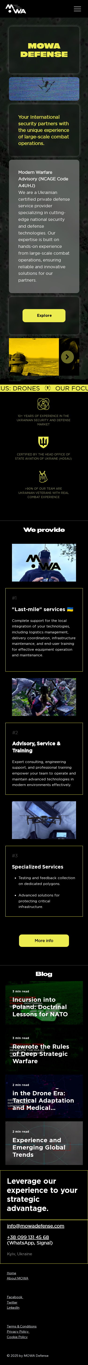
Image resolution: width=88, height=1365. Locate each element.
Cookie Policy (17, 1337)
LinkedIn (13, 1307)
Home (11, 1273)
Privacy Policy (18, 1331)
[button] (71, 95)
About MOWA (17, 1278)
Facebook (15, 1297)
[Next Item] (67, 357)
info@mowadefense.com (35, 1226)
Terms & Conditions (22, 1326)
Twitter (12, 1302)
